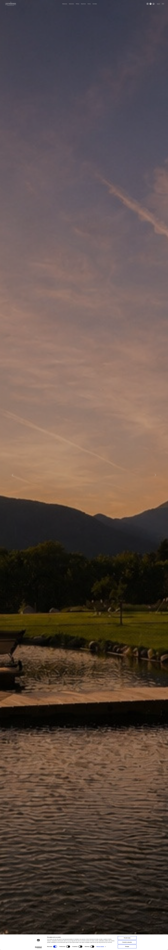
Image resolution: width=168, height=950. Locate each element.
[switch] (68, 947)
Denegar (127, 946)
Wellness (77, 3)
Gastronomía (71, 3)
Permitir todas (127, 937)
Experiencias (83, 3)
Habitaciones (64, 3)
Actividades (95, 3)
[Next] (155, 475)
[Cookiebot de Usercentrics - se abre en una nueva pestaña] (38, 947)
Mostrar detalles (100, 946)
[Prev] (12, 475)
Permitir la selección (127, 942)
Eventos (89, 3)
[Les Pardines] (10, 3)
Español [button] (158, 3)
